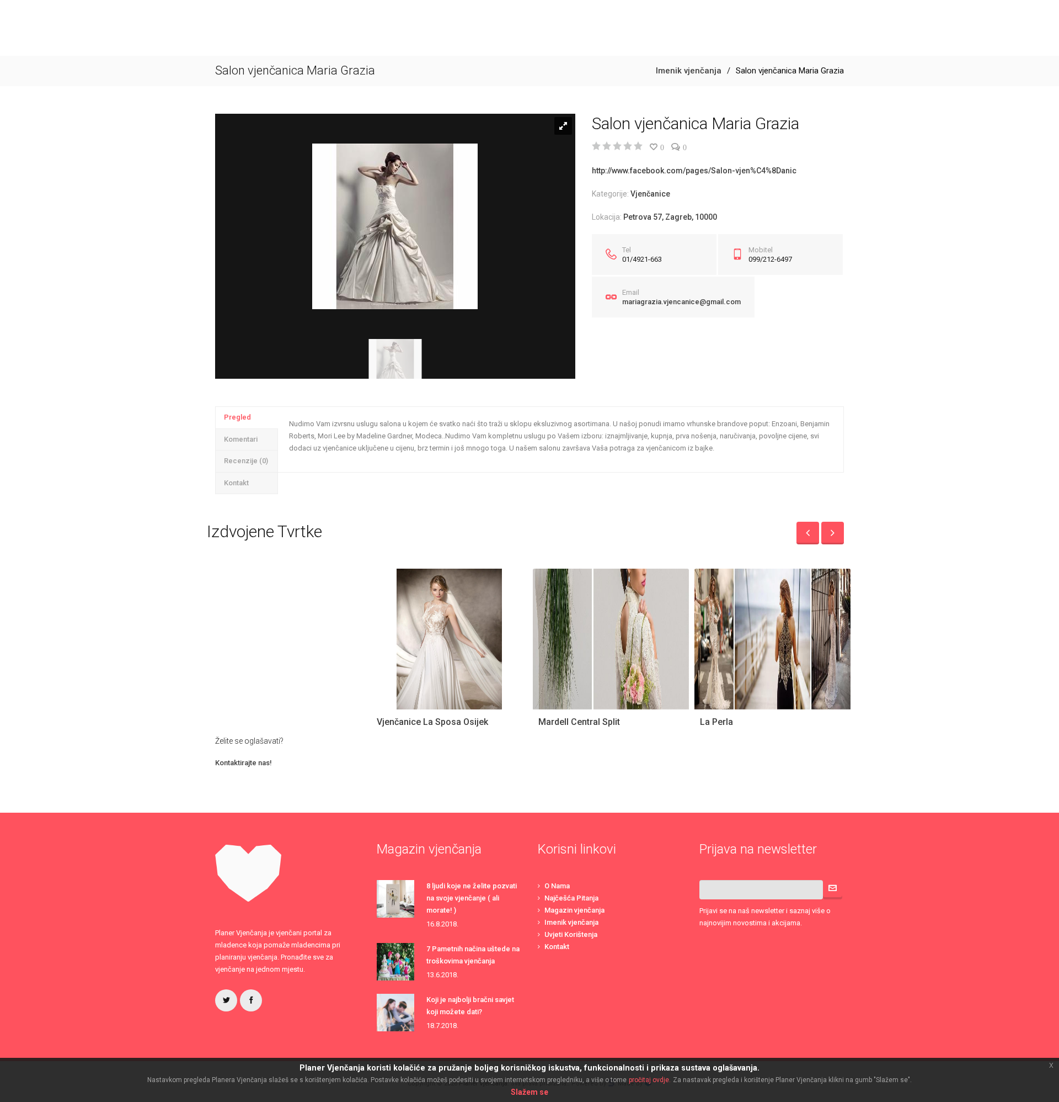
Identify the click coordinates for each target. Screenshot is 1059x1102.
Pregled (237, 417)
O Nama (557, 886)
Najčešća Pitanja (571, 898)
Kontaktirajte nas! (243, 763)
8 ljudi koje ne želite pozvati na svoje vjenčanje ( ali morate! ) (471, 898)
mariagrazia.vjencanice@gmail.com (681, 302)
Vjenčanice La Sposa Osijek (432, 722)
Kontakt (236, 483)
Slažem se (529, 1092)
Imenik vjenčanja (688, 71)
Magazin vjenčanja (574, 910)
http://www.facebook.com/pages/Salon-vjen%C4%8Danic (694, 170)
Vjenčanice (650, 193)
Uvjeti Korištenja (570, 934)
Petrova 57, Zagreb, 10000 (670, 217)
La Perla (716, 722)
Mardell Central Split (579, 722)
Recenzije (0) (246, 461)
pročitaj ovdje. (650, 1080)
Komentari (241, 439)
